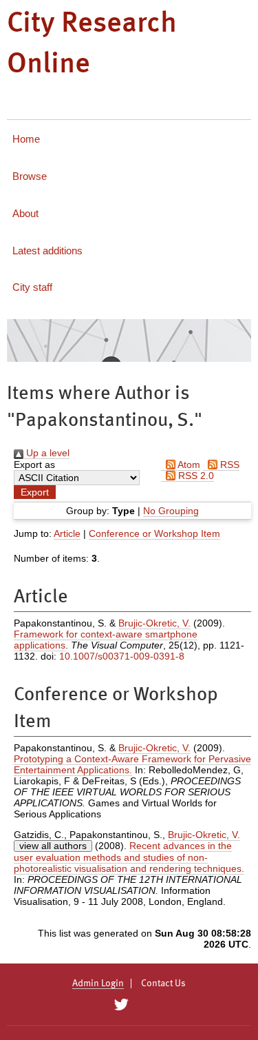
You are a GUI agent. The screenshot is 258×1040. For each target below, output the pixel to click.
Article (67, 533)
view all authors (53, 845)
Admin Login (98, 983)
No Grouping (171, 510)
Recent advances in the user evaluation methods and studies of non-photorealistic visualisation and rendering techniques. (129, 857)
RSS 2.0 (194, 475)
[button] (35, 492)
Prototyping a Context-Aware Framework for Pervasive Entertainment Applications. (132, 764)
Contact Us (163, 983)
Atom (187, 464)
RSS (228, 464)
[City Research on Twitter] (121, 1004)
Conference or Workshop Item (154, 533)
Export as (34, 464)
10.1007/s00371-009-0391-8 (121, 656)
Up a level (46, 452)
